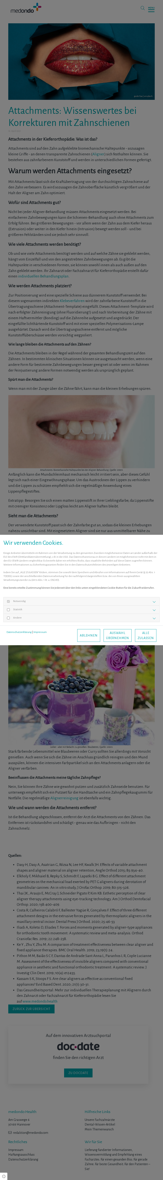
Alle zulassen (146, 635)
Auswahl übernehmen (117, 635)
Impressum (40, 632)
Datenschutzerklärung (19, 632)
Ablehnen (88, 635)
